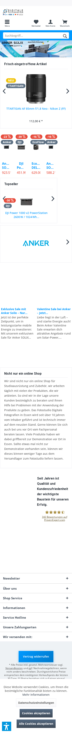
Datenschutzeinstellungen (36, 703)
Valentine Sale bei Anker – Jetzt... (54, 311)
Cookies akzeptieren (36, 713)
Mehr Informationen (36, 695)
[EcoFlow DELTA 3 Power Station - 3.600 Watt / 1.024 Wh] (36, 147)
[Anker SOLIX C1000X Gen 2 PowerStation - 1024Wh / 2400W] (50, 147)
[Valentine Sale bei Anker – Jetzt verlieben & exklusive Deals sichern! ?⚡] (54, 285)
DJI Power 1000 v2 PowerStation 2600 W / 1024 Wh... (21, 166)
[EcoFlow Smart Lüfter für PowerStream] (28, 201)
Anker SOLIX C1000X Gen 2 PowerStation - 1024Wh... (50, 166)
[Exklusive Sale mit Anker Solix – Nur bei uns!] (18, 285)
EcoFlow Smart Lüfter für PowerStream (28, 215)
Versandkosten (14, 668)
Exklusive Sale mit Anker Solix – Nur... (14, 311)
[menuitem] (7, 23)
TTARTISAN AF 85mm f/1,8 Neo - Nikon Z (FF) (36, 109)
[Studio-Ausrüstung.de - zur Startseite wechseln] (18, 12)
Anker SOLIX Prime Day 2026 (36, 48)
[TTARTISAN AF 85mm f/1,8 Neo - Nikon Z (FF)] (36, 89)
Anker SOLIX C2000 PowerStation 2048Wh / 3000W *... (6, 166)
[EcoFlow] (36, 243)
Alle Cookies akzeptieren (36, 724)
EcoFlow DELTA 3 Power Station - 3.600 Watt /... (36, 166)
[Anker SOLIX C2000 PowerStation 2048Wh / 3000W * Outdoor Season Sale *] (6, 147)
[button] (6, 726)
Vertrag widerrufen (36, 656)
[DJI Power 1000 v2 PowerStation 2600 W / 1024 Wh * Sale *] (21, 147)
